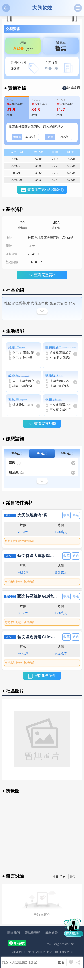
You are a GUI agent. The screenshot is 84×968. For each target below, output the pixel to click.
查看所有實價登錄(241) (45, 190)
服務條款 (51, 933)
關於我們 (13, 933)
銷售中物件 (19, 66)
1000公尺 (67, 453)
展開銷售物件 (45, 676)
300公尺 (16, 453)
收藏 (66, 515)
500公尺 (42, 453)
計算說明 (73, 88)
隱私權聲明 (32, 933)
